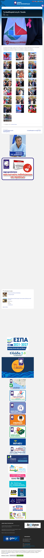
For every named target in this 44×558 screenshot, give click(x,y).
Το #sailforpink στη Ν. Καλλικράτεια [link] (8, 131)
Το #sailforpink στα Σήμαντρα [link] (34, 130)
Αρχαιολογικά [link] (11, 294)
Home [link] (4, 14)
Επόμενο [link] (39, 129)
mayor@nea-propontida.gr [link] (30, 545)
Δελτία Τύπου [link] (14, 124)
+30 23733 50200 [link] (27, 543)
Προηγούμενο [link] (5, 129)
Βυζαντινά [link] (11, 304)
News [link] (7, 14)
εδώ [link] (7, 553)
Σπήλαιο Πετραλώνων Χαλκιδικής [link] (14, 292)
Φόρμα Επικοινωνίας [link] (27, 547)
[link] (42, 5)
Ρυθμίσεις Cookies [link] (5, 555)
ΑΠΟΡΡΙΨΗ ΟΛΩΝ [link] (13, 555)
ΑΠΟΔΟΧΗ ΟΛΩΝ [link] (20, 555)
